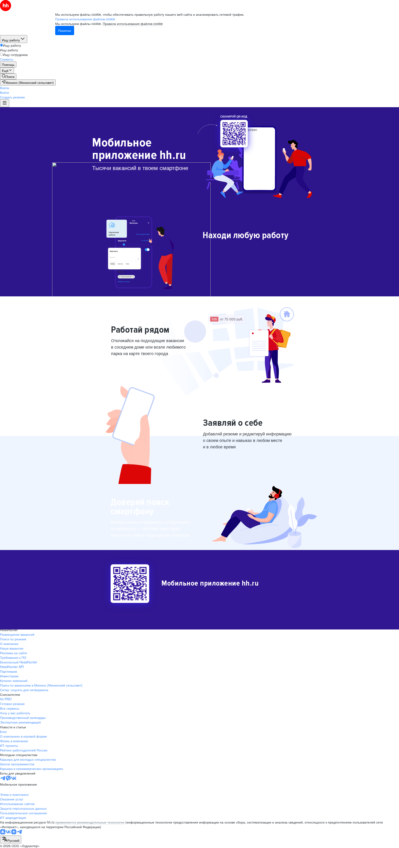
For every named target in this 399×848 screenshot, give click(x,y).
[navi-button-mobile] (4, 103)
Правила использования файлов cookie (133, 23)
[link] (8, 76)
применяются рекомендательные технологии (89, 822)
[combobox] (10, 839)
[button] (4, 87)
